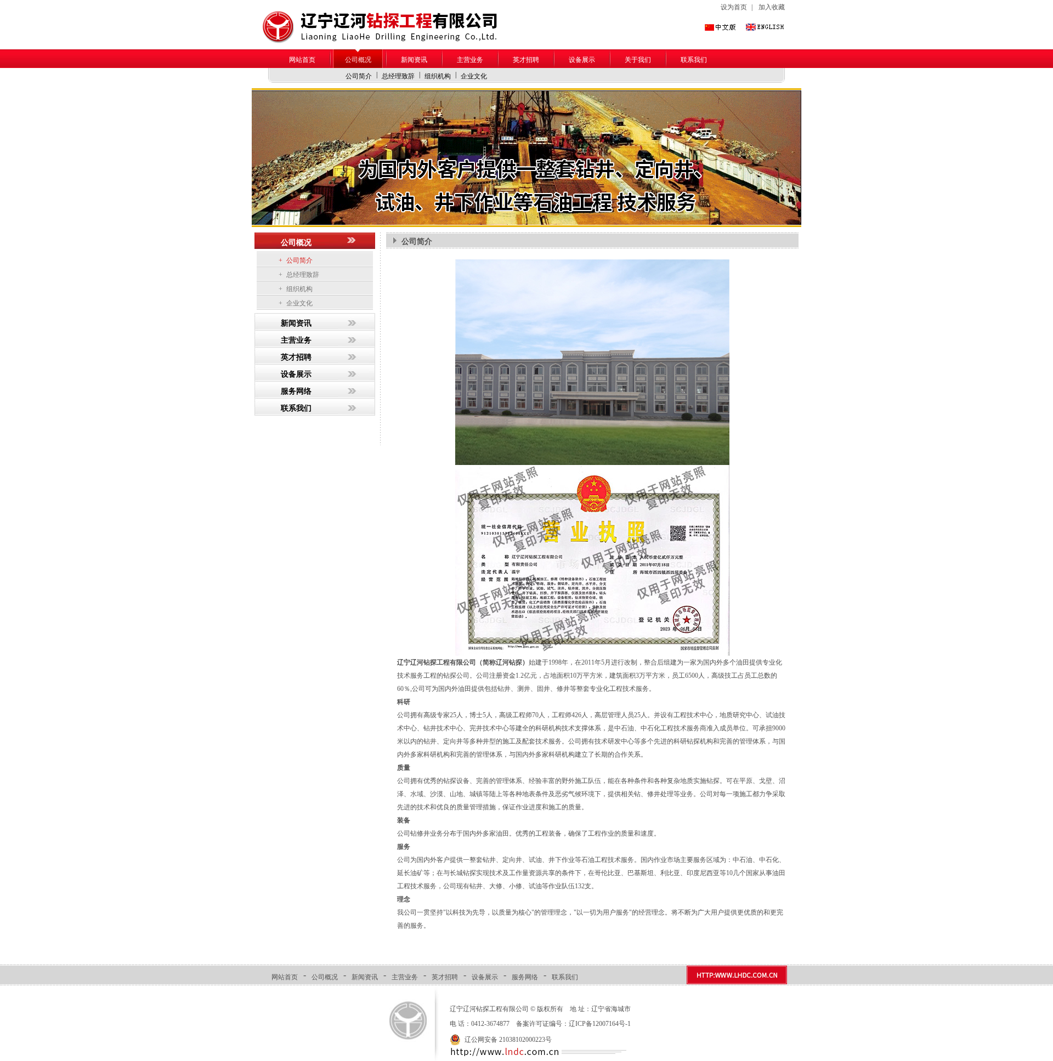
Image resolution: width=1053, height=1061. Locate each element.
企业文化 (474, 76)
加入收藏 (771, 7)
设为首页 (734, 7)
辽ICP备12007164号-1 (600, 1024)
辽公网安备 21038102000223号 (508, 1039)
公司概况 (358, 60)
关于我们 (638, 60)
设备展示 (582, 60)
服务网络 (296, 391)
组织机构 (437, 76)
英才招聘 (526, 60)
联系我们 (694, 60)
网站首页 (302, 60)
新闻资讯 (414, 60)
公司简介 (359, 76)
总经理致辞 (398, 76)
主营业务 (470, 60)
